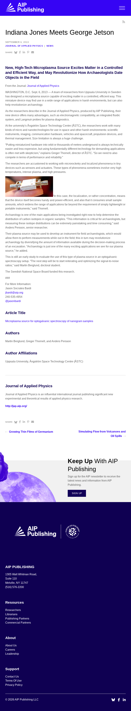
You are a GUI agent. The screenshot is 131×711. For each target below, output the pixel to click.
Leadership (12, 653)
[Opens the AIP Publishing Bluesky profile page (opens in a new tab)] (113, 700)
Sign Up (77, 493)
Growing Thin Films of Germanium (31, 431)
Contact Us (12, 676)
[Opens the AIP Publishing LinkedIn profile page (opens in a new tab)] (124, 700)
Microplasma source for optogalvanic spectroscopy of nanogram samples (49, 321)
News (50, 46)
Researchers (13, 610)
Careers (10, 649)
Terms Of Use (13, 680)
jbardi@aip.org (14, 292)
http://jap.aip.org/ (16, 406)
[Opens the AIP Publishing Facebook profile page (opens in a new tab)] (119, 700)
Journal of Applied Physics (24, 46)
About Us (11, 645)
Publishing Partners (17, 618)
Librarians (11, 614)
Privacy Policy (14, 684)
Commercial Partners (18, 622)
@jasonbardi (13, 301)
